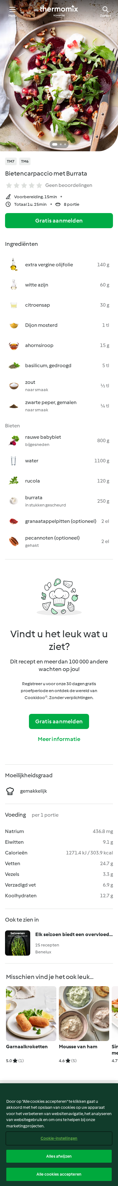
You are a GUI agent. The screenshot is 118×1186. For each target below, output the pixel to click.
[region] (59, 1134)
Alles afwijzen (59, 1156)
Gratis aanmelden (59, 220)
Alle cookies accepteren (59, 1174)
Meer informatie (59, 739)
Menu (12, 16)
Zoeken (105, 16)
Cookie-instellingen (59, 1138)
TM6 (25, 161)
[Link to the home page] (59, 11)
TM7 (11, 161)
